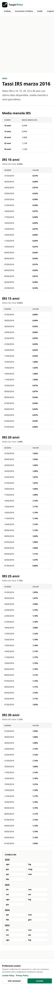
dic (7, 889)
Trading (7, 11)
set (29, 894)
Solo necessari (14, 981)
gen (30, 919)
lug (29, 864)
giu (7, 869)
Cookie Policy (8, 975)
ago (7, 864)
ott (7, 894)
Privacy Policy (22, 975)
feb (7, 879)
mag (30, 869)
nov (30, 889)
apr (7, 874)
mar (30, 874)
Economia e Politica (24, 11)
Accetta (39, 981)
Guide (39, 11)
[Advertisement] (27, 44)
